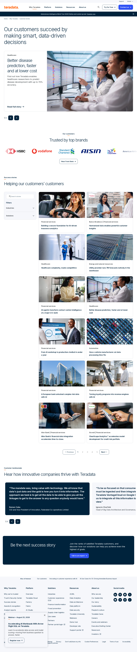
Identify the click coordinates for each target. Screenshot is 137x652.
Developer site (75, 626)
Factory (29, 602)
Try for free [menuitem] (108, 7)
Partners (51, 620)
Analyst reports (10, 610)
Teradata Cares (97, 614)
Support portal (75, 630)
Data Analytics (75, 598)
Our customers (42, 578)
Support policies (52, 643)
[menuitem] (98, 7)
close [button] (133, 14)
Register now (15, 640)
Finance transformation (57, 604)
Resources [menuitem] (70, 7)
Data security (75, 610)
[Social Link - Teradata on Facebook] (120, 600)
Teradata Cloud (32, 598)
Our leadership (97, 598)
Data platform (75, 606)
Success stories (10, 602)
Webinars (73, 618)
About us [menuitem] (82, 7)
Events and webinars (99, 622)
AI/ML (72, 594)
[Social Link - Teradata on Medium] (125, 594)
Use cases (52, 616)
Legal (104, 641)
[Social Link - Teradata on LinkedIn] (115, 594)
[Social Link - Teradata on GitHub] (120, 594)
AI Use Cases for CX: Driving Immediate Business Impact (98, 578)
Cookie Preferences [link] (91, 641)
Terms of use (114, 641)
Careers (95, 618)
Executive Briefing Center (101, 626)
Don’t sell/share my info (73, 641)
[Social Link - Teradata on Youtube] (115, 600)
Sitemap (49, 641)
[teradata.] (11, 7)
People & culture (98, 610)
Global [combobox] (129, 1)
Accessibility (126, 641)
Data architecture (76, 602)
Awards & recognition (12, 606)
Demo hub (74, 622)
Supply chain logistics (56, 612)
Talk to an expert (78, 556)
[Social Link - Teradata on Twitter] (130, 594)
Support (121, 1)
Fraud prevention (54, 608)
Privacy (58, 641)
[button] (10, 117)
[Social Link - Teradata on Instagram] (125, 600)
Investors (95, 634)
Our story (95, 602)
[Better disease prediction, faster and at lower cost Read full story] (90, 81)
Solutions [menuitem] (58, 7)
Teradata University (77, 614)
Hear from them (67, 161)
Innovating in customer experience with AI (63, 578)
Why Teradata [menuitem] (34, 7)
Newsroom (96, 630)
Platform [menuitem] (47, 7)
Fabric (28, 606)
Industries (51, 594)
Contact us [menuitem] (124, 7)
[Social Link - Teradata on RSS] (130, 600)
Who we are (96, 594)
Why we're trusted (11, 594)
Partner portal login (55, 624)
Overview (29, 594)
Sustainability (96, 606)
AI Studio (29, 610)
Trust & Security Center (13, 598)
